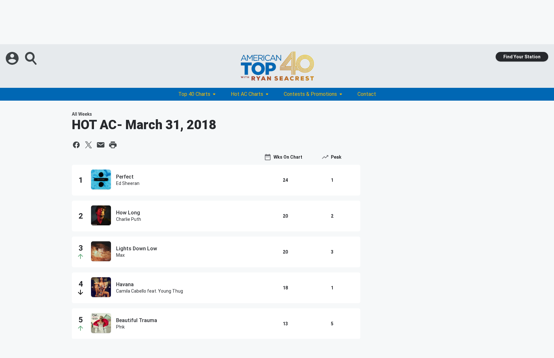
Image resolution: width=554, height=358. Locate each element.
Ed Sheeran (127, 183)
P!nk (120, 326)
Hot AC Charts (247, 94)
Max (120, 255)
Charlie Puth (128, 219)
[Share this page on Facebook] (76, 144)
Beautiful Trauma (136, 320)
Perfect (125, 177)
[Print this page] (112, 144)
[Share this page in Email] (100, 144)
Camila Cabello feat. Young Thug (149, 291)
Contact (366, 94)
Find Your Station (522, 56)
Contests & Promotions (310, 94)
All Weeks (82, 114)
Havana (125, 284)
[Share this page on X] (88, 144)
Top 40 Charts (194, 94)
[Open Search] (31, 58)
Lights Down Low (136, 249)
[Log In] (13, 58)
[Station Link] (277, 66)
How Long (128, 213)
